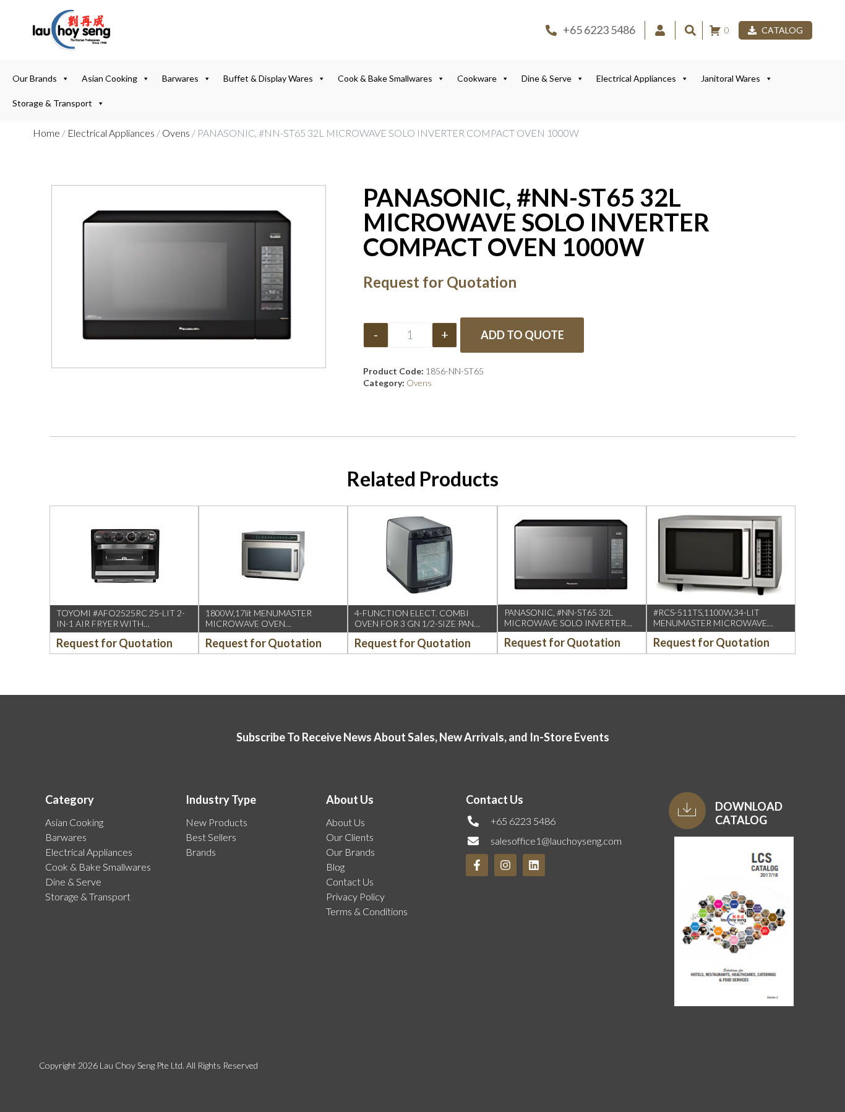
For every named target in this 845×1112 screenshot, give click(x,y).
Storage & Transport (52, 103)
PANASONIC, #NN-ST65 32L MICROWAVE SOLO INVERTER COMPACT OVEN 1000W (565, 623)
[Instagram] (505, 865)
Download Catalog (749, 813)
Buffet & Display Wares (268, 78)
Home (46, 133)
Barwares (180, 78)
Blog (335, 867)
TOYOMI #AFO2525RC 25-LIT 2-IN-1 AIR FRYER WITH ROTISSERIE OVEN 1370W (120, 623)
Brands (201, 852)
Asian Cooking (109, 78)
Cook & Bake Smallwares (385, 78)
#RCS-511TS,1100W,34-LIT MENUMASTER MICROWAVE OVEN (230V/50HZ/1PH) (710, 623)
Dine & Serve (546, 78)
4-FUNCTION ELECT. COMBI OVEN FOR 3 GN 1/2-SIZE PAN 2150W (414, 623)
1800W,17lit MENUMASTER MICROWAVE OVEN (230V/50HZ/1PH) (258, 623)
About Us (345, 822)
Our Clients (350, 837)
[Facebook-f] (477, 865)
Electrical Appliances (636, 78)
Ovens (176, 133)
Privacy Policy (355, 896)
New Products (216, 822)
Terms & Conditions (367, 911)
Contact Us (350, 881)
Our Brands (34, 78)
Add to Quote (522, 335)
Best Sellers (211, 837)
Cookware (477, 78)
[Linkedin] (534, 865)
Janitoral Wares (730, 78)
